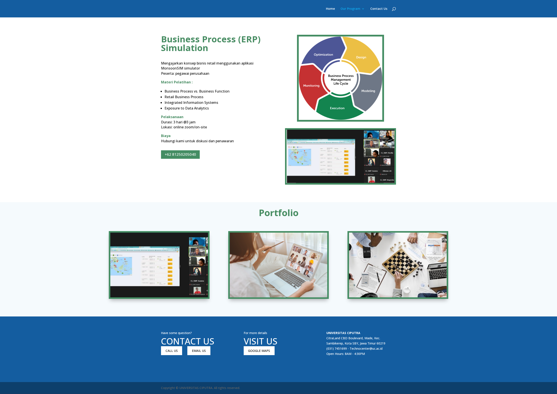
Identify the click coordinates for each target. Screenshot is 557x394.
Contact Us (378, 9)
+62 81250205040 (180, 154)
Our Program (350, 9)
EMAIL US (199, 351)
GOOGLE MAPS (259, 351)
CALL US (172, 351)
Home (330, 9)
